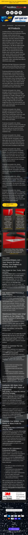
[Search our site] (20, 12)
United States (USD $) (13, 510)
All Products (10, 25)
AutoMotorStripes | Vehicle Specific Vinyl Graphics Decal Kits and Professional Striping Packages (14, 33)
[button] (10, 205)
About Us (14, 524)
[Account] (12, 12)
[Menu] (8, 12)
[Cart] (16, 12)
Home (3, 25)
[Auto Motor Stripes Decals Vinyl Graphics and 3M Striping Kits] (14, 7)
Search (14, 522)
